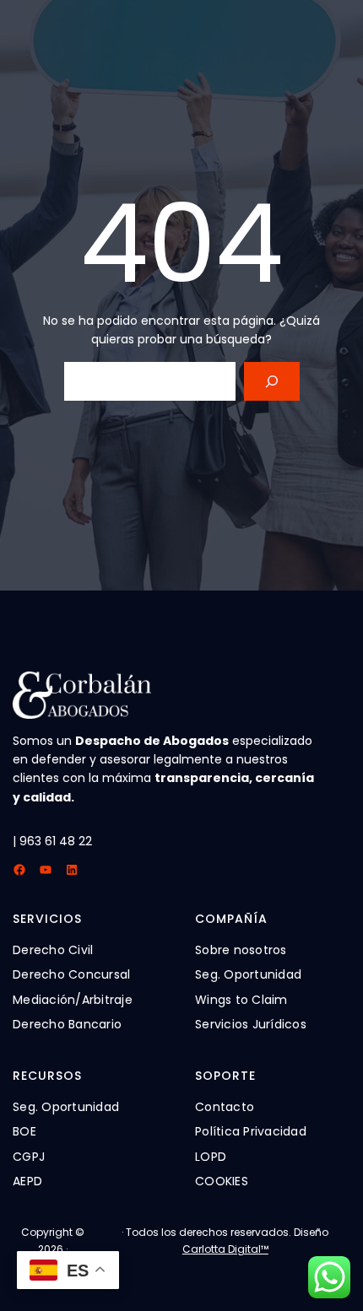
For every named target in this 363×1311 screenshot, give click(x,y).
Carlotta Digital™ (225, 1249)
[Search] (271, 382)
